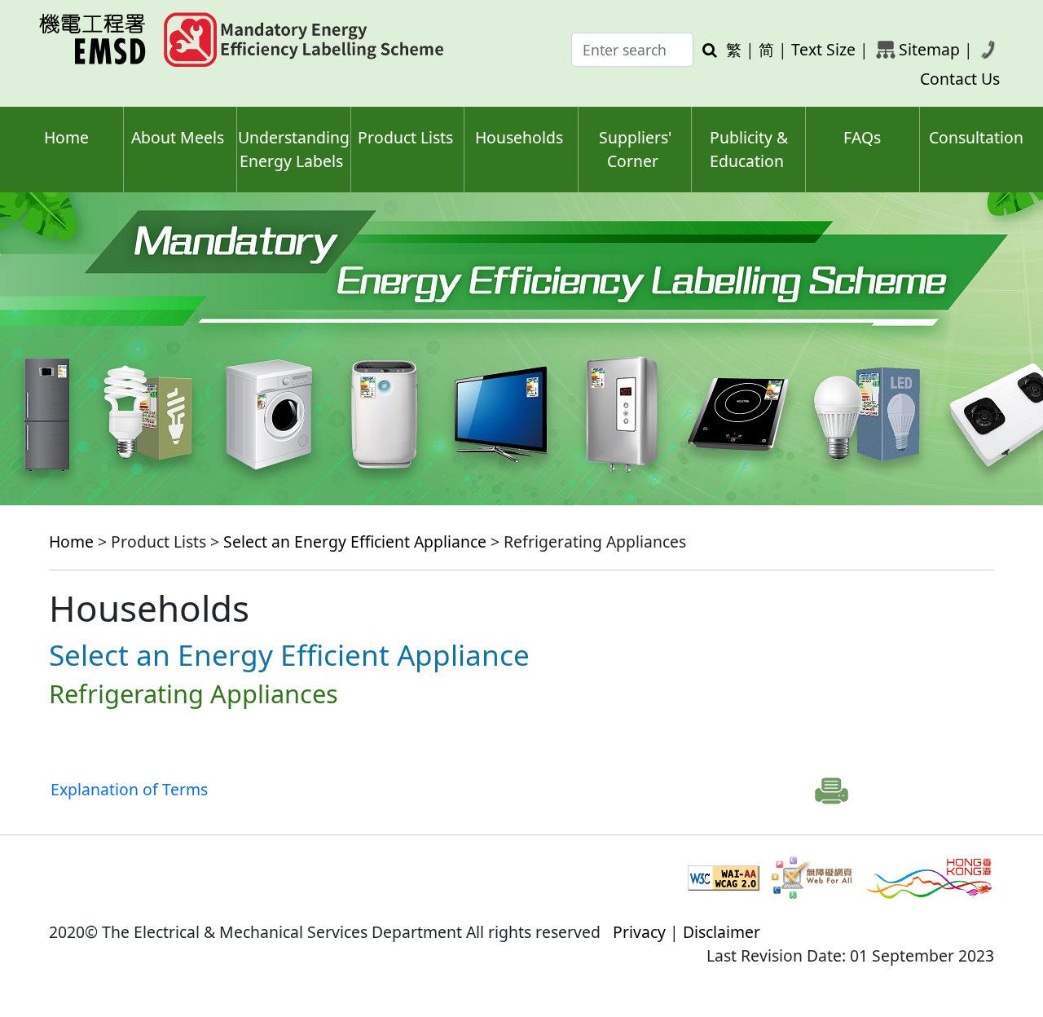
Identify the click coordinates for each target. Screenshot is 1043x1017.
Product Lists (405, 137)
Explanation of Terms (129, 789)
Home (66, 137)
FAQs (862, 137)
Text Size (823, 49)
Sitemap (929, 49)
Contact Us (960, 79)
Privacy (639, 932)
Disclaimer (721, 932)
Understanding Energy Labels (294, 149)
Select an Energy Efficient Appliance (354, 542)
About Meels (177, 137)
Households (519, 137)
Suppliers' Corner (635, 149)
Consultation (976, 137)
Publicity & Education (749, 149)
